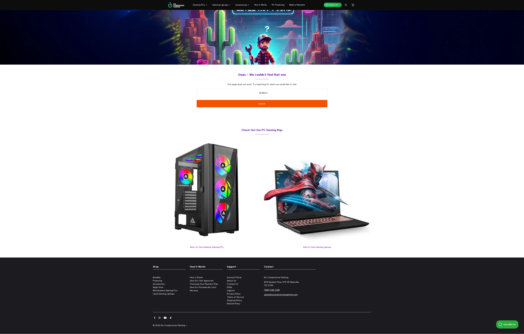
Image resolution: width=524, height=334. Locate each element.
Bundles (157, 277)
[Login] (346, 5)
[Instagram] (159, 318)
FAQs (229, 287)
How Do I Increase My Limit (203, 287)
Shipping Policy (234, 300)
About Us (231, 281)
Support (231, 290)
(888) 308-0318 (272, 290)
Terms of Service (235, 297)
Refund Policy (233, 303)
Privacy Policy (233, 294)
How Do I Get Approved (201, 281)
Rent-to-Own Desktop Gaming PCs (207, 247)
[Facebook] (154, 318)
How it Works (196, 277)
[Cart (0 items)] (353, 5)
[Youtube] (165, 318)
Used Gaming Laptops (164, 294)
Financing (157, 281)
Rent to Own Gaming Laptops (317, 247)
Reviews (194, 290)
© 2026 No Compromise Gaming (169, 325)
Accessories (159, 284)
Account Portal (234, 277)
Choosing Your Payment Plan (204, 284)
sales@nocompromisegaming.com (281, 294)
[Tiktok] (170, 318)
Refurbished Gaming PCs (165, 290)
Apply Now (158, 287)
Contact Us (232, 284)
